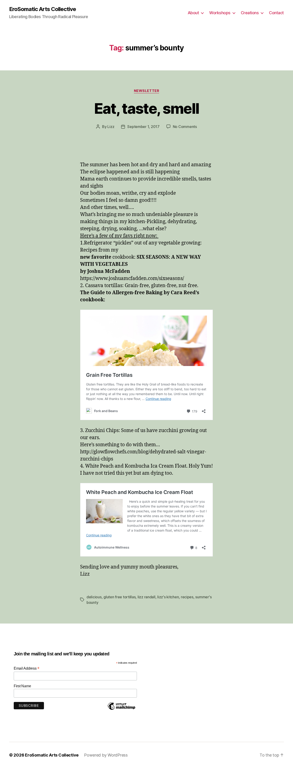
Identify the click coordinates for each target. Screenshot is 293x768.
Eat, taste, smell (146, 108)
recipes (187, 597)
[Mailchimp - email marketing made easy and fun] (121, 709)
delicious (94, 597)
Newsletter (146, 91)
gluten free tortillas (119, 597)
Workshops (220, 12)
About (193, 12)
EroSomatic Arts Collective (42, 9)
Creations (250, 12)
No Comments (185, 126)
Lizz (110, 126)
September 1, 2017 (143, 126)
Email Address (26, 668)
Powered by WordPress (106, 755)
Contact (276, 12)
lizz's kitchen (168, 597)
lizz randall (146, 597)
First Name (22, 686)
